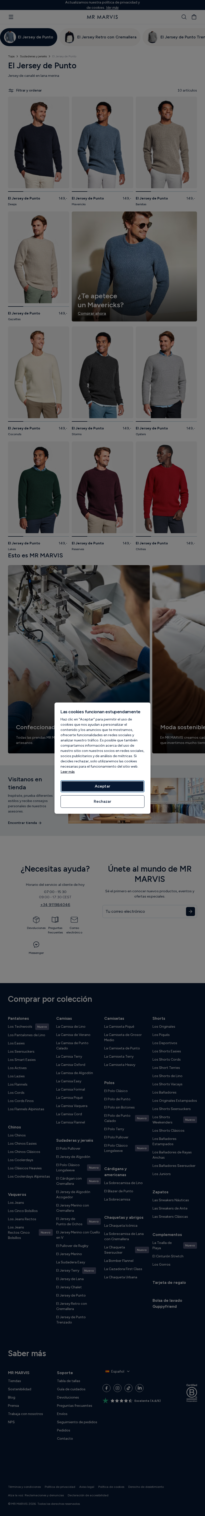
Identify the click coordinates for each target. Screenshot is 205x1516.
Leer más (67, 772)
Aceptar (102, 786)
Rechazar (102, 801)
